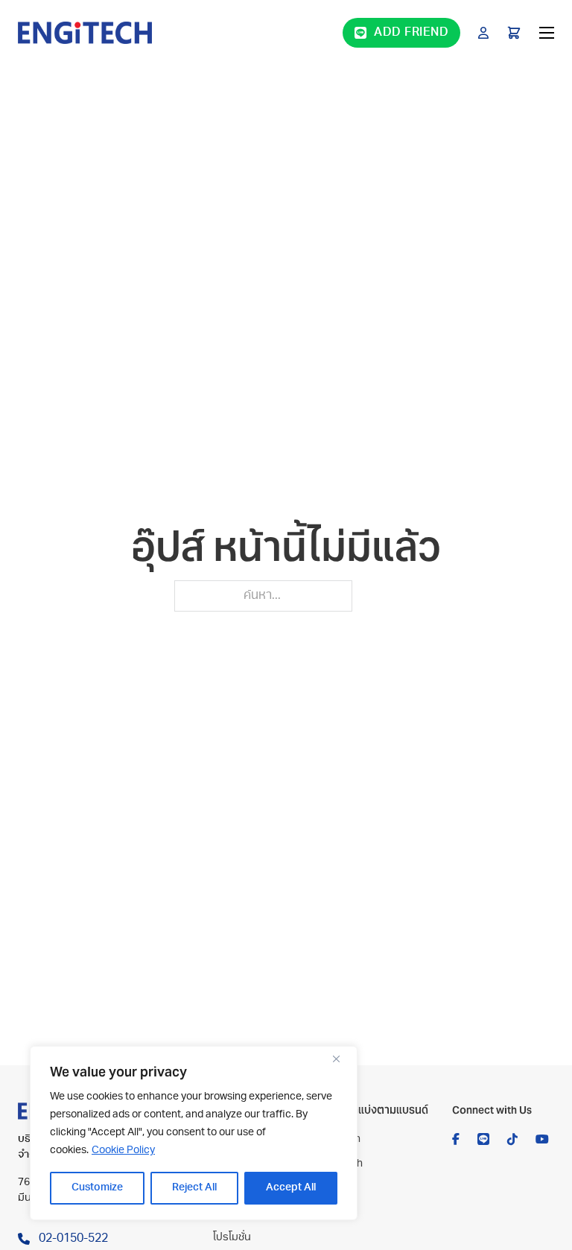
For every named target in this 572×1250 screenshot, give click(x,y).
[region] (194, 1133)
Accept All (291, 1187)
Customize (97, 1187)
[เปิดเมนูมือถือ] (546, 33)
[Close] (342, 1058)
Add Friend (411, 33)
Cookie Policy (123, 1150)
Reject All (194, 1187)
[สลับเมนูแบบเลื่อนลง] (483, 33)
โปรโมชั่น (232, 1237)
